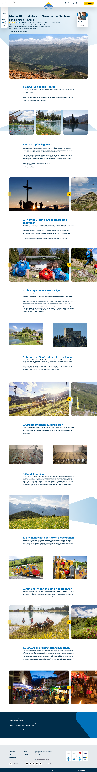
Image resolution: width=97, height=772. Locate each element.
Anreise (25, 751)
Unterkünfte (89, 3)
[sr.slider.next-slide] (69, 194)
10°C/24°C (4, 19)
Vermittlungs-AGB (26, 770)
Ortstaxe (39, 770)
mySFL (14, 5)
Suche (9, 5)
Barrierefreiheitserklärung (48, 770)
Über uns (12, 751)
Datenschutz (18, 770)
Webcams (4, 13)
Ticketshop (20, 5)
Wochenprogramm (39, 311)
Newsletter (12, 757)
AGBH (34, 770)
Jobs (10, 754)
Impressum (11, 770)
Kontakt (25, 754)
